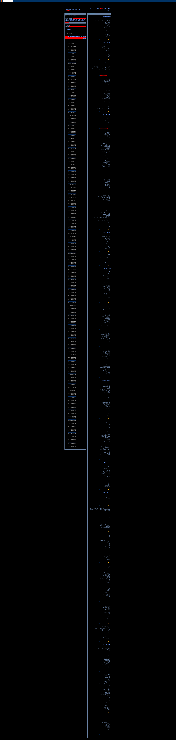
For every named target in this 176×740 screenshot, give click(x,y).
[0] (99, 39)
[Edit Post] (108, 39)
